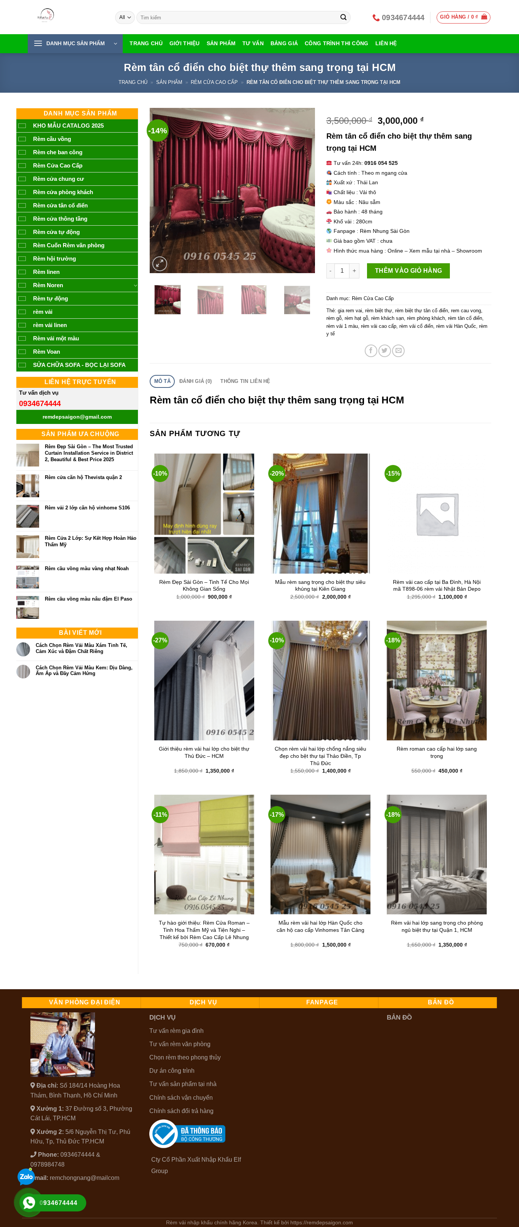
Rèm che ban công (57, 152)
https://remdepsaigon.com (321, 1222)
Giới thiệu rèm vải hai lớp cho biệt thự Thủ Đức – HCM (204, 752)
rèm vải (42, 311)
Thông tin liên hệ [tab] (245, 381)
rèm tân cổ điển (465, 318)
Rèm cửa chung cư (58, 179)
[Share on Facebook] (371, 351)
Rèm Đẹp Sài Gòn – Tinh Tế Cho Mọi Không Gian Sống (204, 585)
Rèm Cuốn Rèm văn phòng (68, 245)
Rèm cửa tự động (56, 232)
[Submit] (343, 17)
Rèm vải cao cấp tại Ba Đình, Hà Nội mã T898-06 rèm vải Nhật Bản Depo (437, 585)
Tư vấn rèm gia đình (176, 1031)
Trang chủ (146, 43)
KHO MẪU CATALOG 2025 (68, 125)
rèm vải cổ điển (416, 326)
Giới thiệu (184, 43)
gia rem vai (350, 310)
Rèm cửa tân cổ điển (60, 205)
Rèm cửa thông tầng (60, 218)
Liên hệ (386, 43)
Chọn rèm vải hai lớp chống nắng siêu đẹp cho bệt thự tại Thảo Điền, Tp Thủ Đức (320, 756)
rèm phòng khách (426, 318)
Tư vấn (253, 43)
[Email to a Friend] (398, 351)
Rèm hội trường (54, 258)
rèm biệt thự (378, 310)
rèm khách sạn (387, 318)
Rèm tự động (50, 298)
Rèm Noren (48, 285)
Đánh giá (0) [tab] (195, 381)
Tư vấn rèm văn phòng (179, 1044)
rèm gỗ (334, 318)
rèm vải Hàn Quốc (456, 326)
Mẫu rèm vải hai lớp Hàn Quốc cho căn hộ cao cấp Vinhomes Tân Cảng (320, 926)
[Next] (302, 190)
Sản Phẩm (221, 43)
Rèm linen (46, 272)
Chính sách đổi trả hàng (181, 1111)
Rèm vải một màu (56, 338)
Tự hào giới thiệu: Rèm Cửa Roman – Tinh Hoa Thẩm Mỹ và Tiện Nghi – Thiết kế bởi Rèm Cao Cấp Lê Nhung (204, 930)
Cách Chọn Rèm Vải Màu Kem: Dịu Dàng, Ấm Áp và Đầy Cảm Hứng (84, 671)
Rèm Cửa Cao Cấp (214, 82)
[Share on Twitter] (384, 351)
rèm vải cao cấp (378, 326)
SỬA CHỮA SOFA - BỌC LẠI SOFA (79, 365)
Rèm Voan (46, 351)
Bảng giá (284, 43)
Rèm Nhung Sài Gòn (385, 231)
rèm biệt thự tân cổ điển (421, 310)
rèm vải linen (50, 325)
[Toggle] (135, 285)
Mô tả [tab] (162, 381)
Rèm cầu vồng (52, 139)
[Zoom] (159, 263)
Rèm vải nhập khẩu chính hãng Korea (211, 1222)
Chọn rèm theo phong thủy (185, 1057)
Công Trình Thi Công (336, 43)
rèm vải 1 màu (342, 326)
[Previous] (162, 190)
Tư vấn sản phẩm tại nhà (183, 1084)
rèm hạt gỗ (356, 318)
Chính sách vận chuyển (181, 1097)
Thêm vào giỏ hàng (408, 270)
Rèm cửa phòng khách (63, 192)
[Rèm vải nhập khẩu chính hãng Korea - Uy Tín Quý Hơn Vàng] (66, 17)
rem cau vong (466, 310)
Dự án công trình (172, 1070)
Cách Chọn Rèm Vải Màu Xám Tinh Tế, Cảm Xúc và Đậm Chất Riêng (81, 648)
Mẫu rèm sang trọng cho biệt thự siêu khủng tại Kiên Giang (320, 585)
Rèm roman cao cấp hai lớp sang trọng (437, 752)
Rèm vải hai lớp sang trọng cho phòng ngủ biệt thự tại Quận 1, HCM (437, 926)
